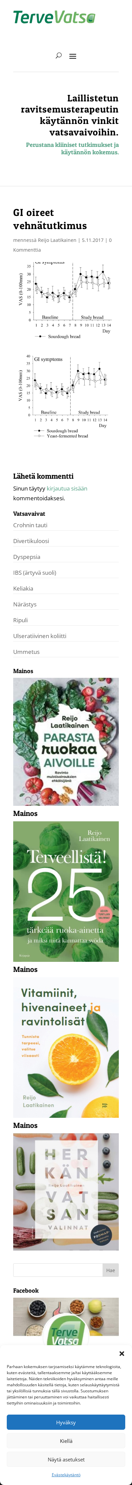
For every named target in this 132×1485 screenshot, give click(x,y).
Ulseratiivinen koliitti (39, 636)
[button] (121, 1353)
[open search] (59, 55)
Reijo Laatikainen (57, 240)
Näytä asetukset (66, 1459)
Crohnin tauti (30, 525)
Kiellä (66, 1440)
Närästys (25, 604)
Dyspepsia (26, 557)
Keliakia (23, 588)
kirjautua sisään (67, 488)
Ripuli (20, 620)
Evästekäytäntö (66, 1475)
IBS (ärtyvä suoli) (34, 572)
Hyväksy (66, 1422)
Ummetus (26, 652)
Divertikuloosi (31, 541)
